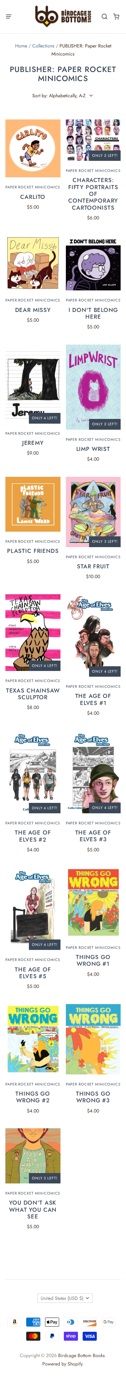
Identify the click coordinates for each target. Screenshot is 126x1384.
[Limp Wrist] (93, 387)
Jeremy (33, 443)
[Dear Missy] (32, 263)
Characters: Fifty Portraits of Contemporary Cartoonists (93, 194)
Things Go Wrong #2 (32, 1097)
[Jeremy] (32, 384)
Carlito (32, 197)
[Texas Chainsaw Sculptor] (32, 632)
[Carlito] (32, 148)
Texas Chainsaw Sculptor (33, 693)
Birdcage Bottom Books (81, 1355)
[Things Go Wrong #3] (93, 1039)
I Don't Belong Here (93, 313)
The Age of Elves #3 (93, 835)
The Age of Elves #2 (33, 835)
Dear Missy (33, 310)
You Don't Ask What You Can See (32, 1209)
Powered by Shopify (62, 1363)
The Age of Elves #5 (33, 972)
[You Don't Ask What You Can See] (32, 1155)
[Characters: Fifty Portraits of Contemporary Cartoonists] (93, 140)
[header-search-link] (104, 16)
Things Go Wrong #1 (93, 960)
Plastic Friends (33, 551)
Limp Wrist (93, 449)
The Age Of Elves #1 (93, 699)
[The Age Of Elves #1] (93, 635)
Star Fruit (93, 566)
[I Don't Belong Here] (93, 263)
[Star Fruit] (93, 512)
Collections (43, 45)
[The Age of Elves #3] (93, 772)
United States (62, 1298)
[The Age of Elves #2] (32, 772)
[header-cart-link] (116, 16)
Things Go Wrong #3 (93, 1097)
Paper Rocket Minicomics (32, 187)
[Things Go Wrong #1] (93, 902)
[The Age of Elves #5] (32, 908)
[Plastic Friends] (32, 504)
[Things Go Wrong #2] (32, 1039)
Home (21, 45)
